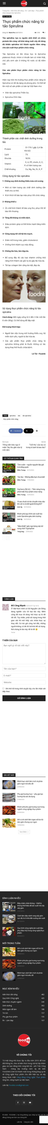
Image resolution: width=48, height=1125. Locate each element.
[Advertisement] (24, 385)
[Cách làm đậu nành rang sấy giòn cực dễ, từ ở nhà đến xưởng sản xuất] (8, 919)
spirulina (13, 416)
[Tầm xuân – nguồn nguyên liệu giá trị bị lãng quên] (8, 468)
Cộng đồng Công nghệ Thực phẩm (31, 1077)
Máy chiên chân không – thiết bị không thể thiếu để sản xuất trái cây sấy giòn (30, 905)
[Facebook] (18, 1102)
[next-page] (7, 538)
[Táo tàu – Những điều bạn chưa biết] (8, 480)
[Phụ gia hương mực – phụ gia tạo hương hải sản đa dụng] (8, 797)
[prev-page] (4, 538)
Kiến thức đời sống (17, 11)
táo (19, 416)
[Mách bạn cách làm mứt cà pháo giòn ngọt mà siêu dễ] (8, 784)
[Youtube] (30, 1102)
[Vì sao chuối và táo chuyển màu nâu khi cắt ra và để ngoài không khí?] (8, 505)
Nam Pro (12, 32)
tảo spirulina (27, 416)
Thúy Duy (20, 531)
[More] (36, 430)
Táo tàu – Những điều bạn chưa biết (31, 477)
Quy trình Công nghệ (8, 520)
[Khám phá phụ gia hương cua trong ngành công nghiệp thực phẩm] (8, 810)
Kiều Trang (21, 470)
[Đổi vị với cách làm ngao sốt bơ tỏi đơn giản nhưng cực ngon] (8, 823)
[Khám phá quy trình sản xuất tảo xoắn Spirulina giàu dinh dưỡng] (8, 517)
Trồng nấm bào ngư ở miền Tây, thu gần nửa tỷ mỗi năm (12, 447)
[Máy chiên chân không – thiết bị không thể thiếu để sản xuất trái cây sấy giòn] (8, 906)
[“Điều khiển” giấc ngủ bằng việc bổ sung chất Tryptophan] (8, 529)
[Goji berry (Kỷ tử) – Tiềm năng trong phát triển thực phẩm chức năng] (8, 492)
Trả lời (13, 632)
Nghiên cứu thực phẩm (8, 495)
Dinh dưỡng (7, 484)
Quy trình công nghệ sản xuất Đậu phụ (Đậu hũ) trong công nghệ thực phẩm (30, 930)
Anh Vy (19, 507)
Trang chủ (5, 11)
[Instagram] (24, 1102)
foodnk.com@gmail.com (19, 1085)
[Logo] (24, 3)
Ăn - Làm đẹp (29, 11)
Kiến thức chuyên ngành (8, 507)
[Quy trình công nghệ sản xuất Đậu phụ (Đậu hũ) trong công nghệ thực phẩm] (8, 931)
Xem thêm (23, 832)
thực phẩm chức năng (10, 419)
